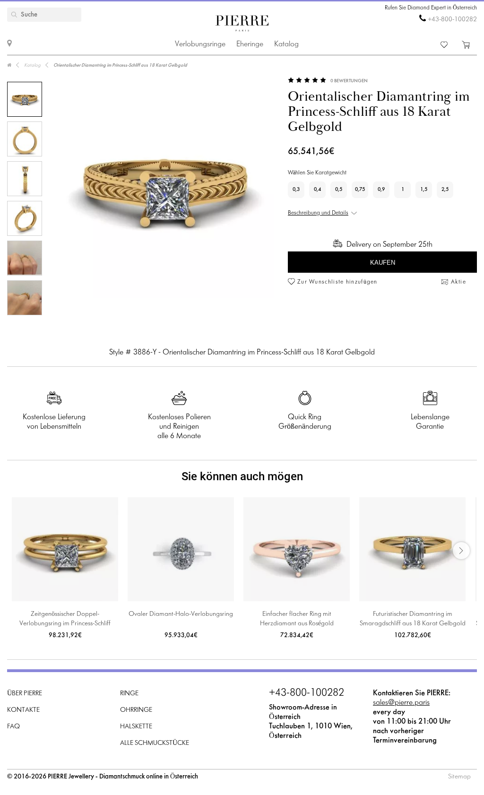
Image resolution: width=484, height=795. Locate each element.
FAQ (13, 727)
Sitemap (459, 777)
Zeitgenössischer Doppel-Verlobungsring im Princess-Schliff (65, 619)
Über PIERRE (24, 694)
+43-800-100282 (452, 20)
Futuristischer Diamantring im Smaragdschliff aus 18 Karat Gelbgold (413, 619)
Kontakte (23, 710)
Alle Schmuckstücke (154, 743)
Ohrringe (136, 710)
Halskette (136, 727)
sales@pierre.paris (401, 702)
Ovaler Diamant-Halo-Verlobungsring (181, 614)
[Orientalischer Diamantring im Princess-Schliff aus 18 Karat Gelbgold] (24, 99)
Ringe (129, 694)
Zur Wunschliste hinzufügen (337, 282)
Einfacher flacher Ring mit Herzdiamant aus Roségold (297, 619)
